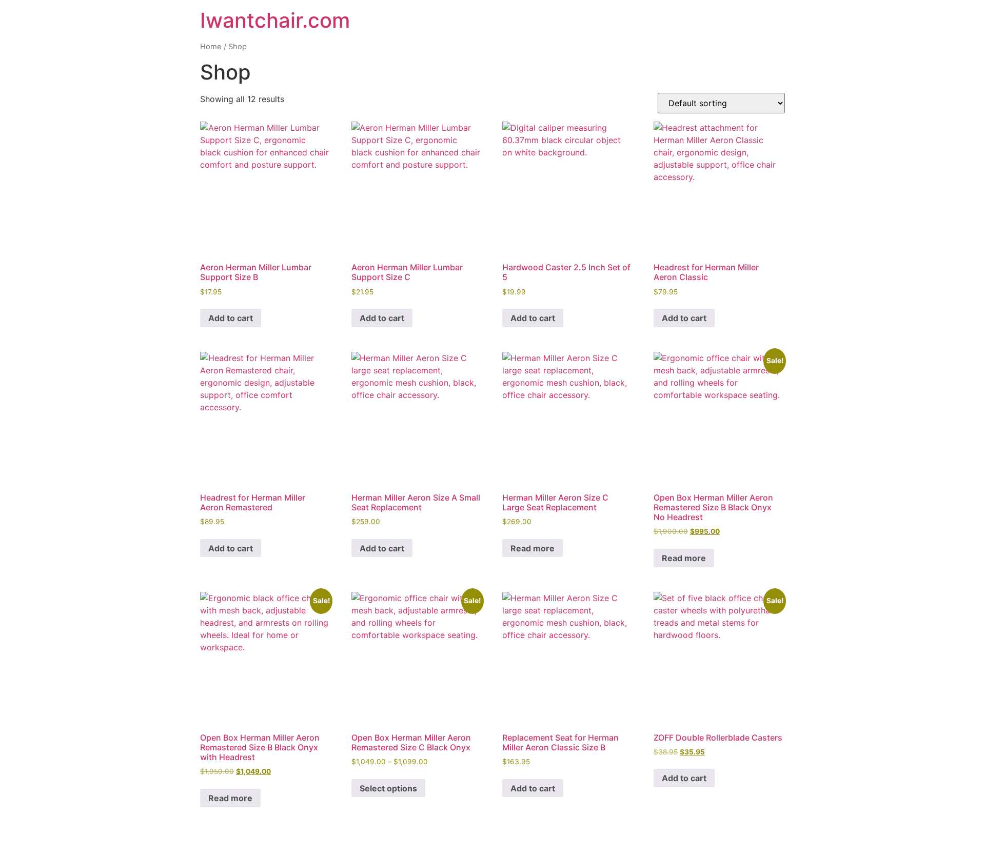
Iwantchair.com (275, 20)
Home (211, 46)
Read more (532, 548)
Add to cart (230, 318)
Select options (388, 788)
